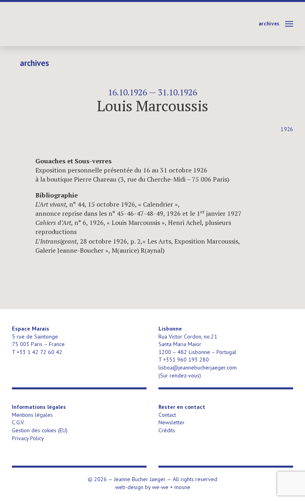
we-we (160, 487)
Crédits (166, 430)
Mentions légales (32, 414)
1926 (287, 129)
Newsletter (171, 422)
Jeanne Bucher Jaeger (73, 24)
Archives (269, 23)
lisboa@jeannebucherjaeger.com (197, 367)
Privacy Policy (28, 438)
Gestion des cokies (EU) (40, 430)
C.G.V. (18, 422)
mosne (182, 487)
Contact (167, 414)
